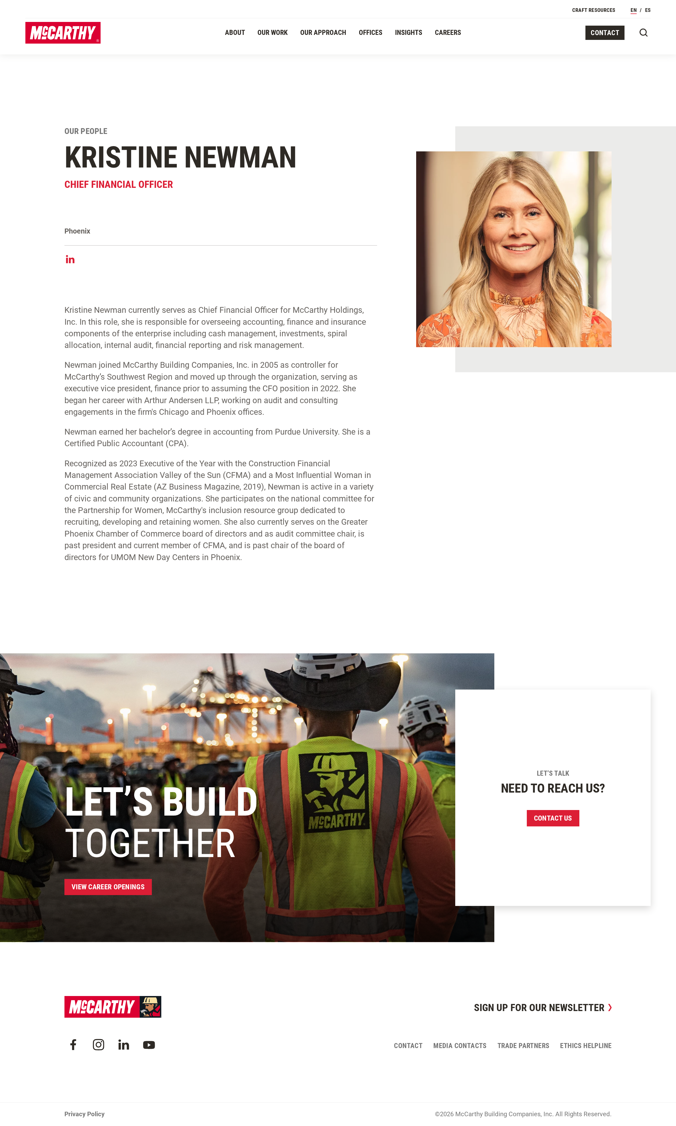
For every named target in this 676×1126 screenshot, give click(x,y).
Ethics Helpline (586, 1046)
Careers (448, 32)
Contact (605, 33)
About (235, 32)
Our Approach (323, 32)
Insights (408, 32)
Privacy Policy (84, 1114)
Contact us (553, 818)
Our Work (272, 32)
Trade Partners (523, 1046)
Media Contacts (460, 1046)
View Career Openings (108, 887)
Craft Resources (593, 10)
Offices (370, 32)
